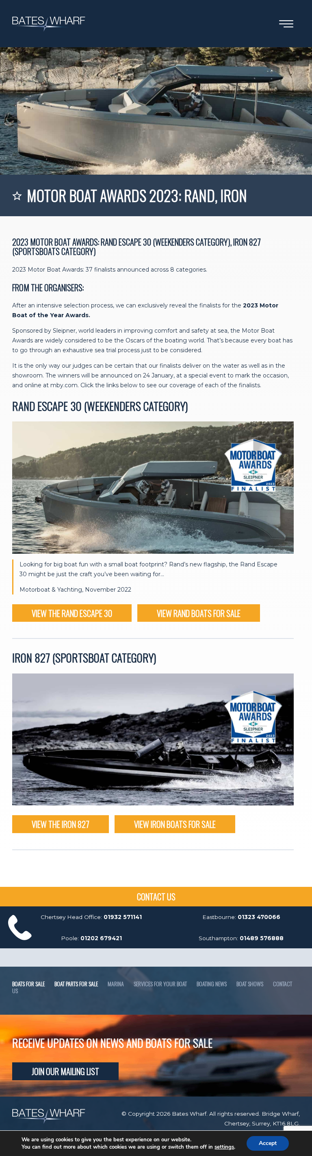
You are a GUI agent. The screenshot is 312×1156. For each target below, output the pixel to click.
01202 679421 (101, 938)
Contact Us (156, 896)
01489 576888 (262, 938)
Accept (268, 1143)
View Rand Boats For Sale (198, 613)
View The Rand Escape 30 (72, 613)
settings (224, 1147)
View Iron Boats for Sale (175, 824)
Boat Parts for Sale (76, 983)
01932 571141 (123, 917)
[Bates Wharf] (48, 1121)
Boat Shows (249, 983)
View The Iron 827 (60, 824)
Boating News (212, 983)
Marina (116, 983)
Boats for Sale (28, 983)
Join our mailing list (65, 1071)
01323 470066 (259, 917)
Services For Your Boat (160, 983)
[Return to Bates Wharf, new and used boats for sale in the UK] (48, 33)
